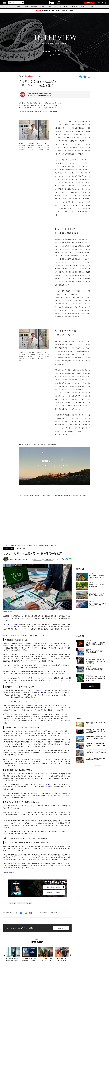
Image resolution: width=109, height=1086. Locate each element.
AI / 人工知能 (12, 903)
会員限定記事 (34, 6)
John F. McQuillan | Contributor (19, 559)
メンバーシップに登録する (53, 892)
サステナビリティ (21, 546)
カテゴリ (43, 6)
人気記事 (26, 6)
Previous (4, 955)
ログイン (100, 2)
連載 (50, 6)
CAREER (75, 6)
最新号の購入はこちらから (53, 887)
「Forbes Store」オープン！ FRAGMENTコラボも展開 (57, 10)
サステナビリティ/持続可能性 (24, 903)
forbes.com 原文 (10, 872)
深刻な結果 (45, 785)
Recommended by (98, 765)
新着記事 (18, 6)
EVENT (91, 6)
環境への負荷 (47, 693)
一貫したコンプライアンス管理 (53, 761)
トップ (5, 546)
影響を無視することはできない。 (20, 701)
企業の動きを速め (12, 625)
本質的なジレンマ (40, 690)
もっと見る (90, 686)
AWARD (67, 6)
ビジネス (11, 546)
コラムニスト (58, 6)
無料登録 (61, 928)
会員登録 (89, 2)
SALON (83, 6)
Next (70, 955)
